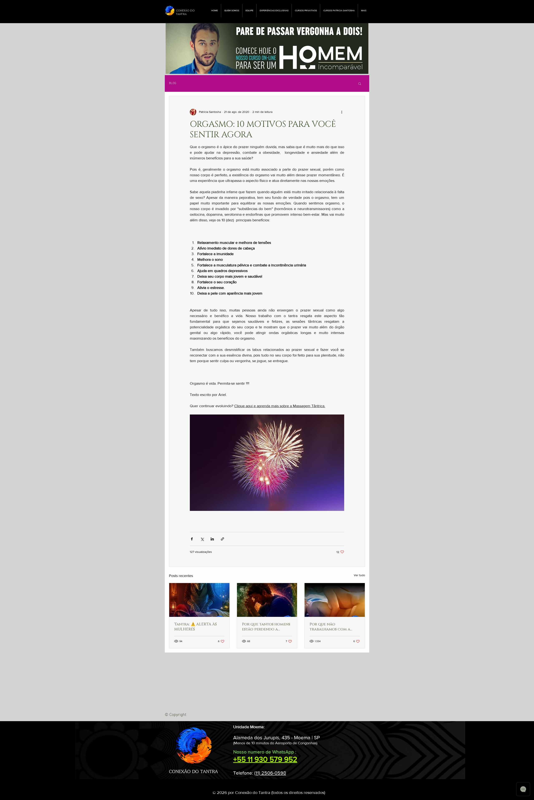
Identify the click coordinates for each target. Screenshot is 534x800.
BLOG (172, 83)
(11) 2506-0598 (270, 772)
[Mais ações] (341, 112)
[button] (360, 83)
